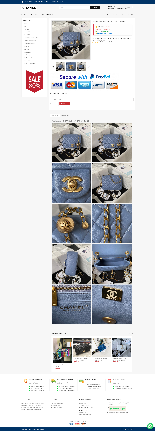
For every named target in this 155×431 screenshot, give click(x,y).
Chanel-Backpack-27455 (31, 37)
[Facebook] (122, 429)
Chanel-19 (27, 35)
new (25, 26)
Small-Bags (27, 55)
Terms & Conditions (57, 403)
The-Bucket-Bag (28, 58)
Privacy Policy (55, 405)
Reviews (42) (65, 115)
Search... (95, 7)
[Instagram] (129, 429)
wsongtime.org (83, 412)
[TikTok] (132, 429)
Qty (51, 104)
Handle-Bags (27, 52)
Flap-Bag (26, 46)
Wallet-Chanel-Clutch (30, 63)
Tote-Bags (27, 60)
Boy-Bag (26, 29)
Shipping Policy (84, 405)
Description (55, 115)
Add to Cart (64, 103)
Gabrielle (26, 49)
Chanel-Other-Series (30, 40)
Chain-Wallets (28, 32)
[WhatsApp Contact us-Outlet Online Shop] (150, 426)
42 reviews (105, 41)
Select (53, 96)
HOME (26, 23)
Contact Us (82, 403)
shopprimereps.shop (85, 414)
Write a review (115, 41)
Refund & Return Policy (86, 407)
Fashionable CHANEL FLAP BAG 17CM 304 (71, 121)
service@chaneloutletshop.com (118, 412)
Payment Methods (56, 407)
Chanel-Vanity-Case (30, 43)
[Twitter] (125, 429)
